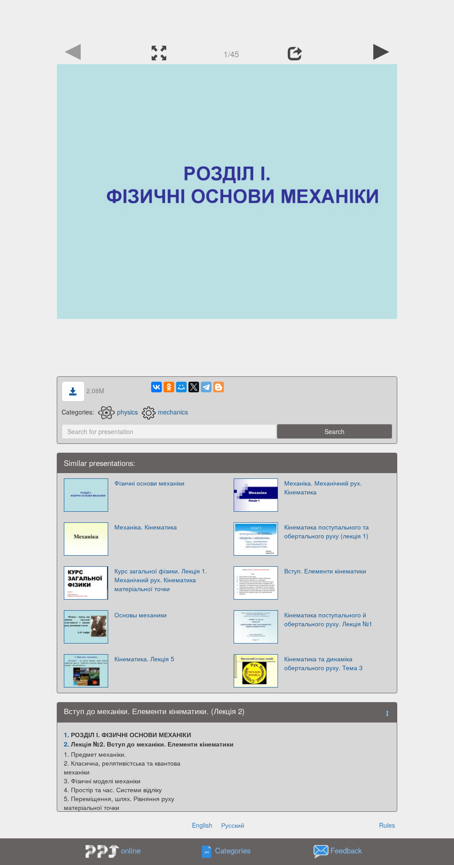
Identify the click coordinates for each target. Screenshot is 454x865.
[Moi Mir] (181, 387)
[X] (193, 387)
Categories (232, 850)
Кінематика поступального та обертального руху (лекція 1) (326, 531)
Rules (387, 825)
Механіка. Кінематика (145, 526)
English (202, 825)
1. (66, 734)
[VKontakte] (156, 387)
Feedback (346, 850)
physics (127, 411)
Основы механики (140, 614)
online (131, 850)
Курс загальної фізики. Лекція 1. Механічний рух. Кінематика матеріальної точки (160, 579)
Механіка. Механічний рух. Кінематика (323, 487)
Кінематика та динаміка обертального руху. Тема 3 (323, 663)
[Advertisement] (227, 20)
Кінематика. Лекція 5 (144, 658)
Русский (232, 825)
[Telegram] (206, 387)
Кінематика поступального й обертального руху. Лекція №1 (328, 619)
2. (66, 743)
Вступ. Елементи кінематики (325, 570)
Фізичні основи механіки (149, 482)
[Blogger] (218, 387)
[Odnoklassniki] (169, 387)
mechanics (173, 411)
